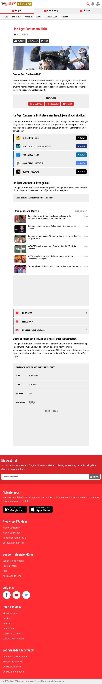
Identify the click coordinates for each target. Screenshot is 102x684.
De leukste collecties (13, 543)
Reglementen (10, 566)
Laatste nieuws (50, 16)
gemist (38, 16)
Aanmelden (94, 477)
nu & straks (16, 16)
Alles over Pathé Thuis (14, 537)
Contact (7, 618)
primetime (29, 16)
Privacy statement (12, 661)
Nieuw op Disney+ (12, 532)
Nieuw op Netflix (11, 527)
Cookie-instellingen (13, 671)
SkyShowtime (10, 613)
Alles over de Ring (12, 576)
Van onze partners (12, 633)
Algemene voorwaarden (15, 656)
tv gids (5, 16)
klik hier (59, 347)
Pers (5, 571)
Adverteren (9, 628)
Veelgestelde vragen (13, 560)
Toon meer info (51, 410)
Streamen (64, 16)
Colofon (7, 623)
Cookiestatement (12, 666)
